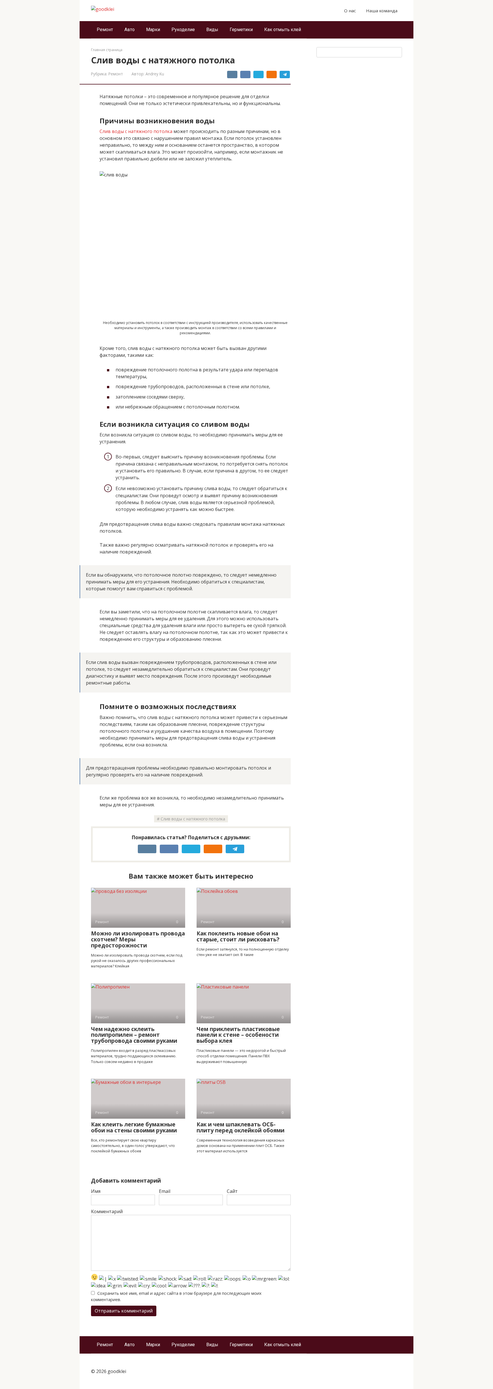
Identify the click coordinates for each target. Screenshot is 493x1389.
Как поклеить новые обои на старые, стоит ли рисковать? (238, 936)
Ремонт (105, 29)
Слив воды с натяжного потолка (136, 131)
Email (164, 1191)
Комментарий (107, 1211)
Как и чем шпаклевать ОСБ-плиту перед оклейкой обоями (240, 1127)
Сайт (232, 1191)
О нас (350, 10)
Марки (153, 29)
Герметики (241, 29)
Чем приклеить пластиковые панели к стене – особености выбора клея (238, 1035)
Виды (212, 29)
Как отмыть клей (282, 29)
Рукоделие (183, 29)
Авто (129, 29)
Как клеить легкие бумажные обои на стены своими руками (134, 1127)
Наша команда (381, 10)
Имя (95, 1191)
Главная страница (106, 49)
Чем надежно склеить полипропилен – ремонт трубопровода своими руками (134, 1035)
